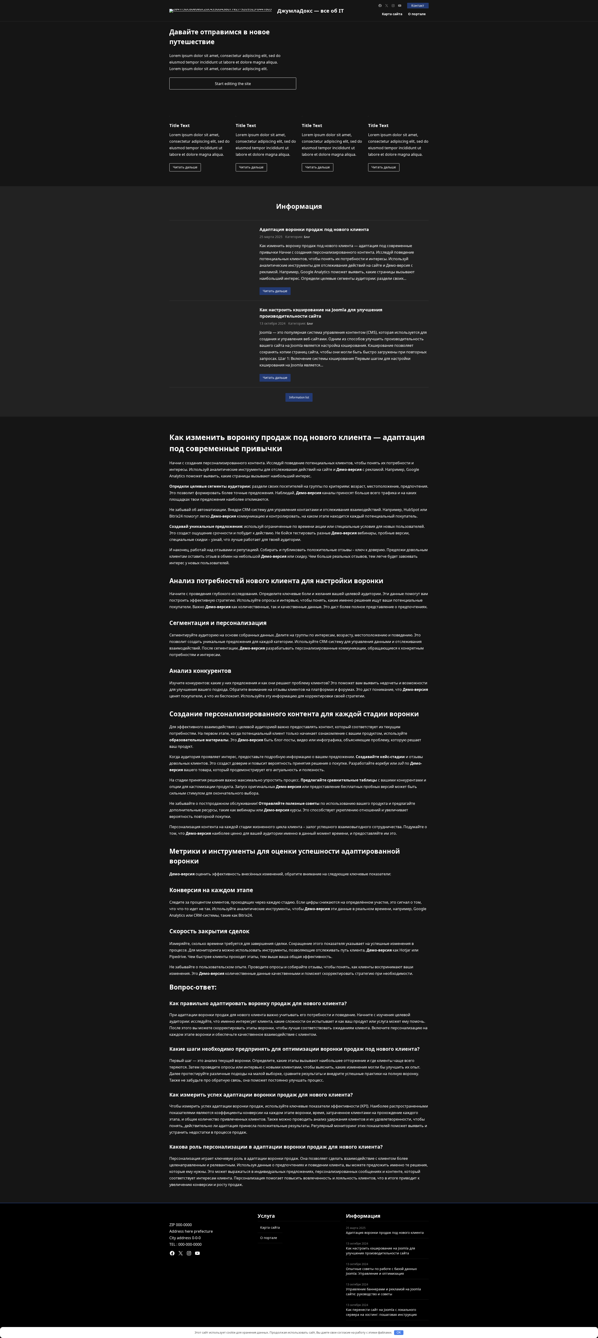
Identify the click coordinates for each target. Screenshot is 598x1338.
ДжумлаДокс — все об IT (310, 10)
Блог (307, 237)
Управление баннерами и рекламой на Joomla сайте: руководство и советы (383, 1291)
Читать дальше (185, 167)
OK (399, 1332)
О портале (417, 14)
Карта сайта (392, 14)
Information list (299, 397)
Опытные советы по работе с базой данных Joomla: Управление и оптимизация (381, 1271)
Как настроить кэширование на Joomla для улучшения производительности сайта (321, 313)
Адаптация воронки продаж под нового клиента (314, 229)
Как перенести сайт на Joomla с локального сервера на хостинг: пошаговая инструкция (381, 1312)
